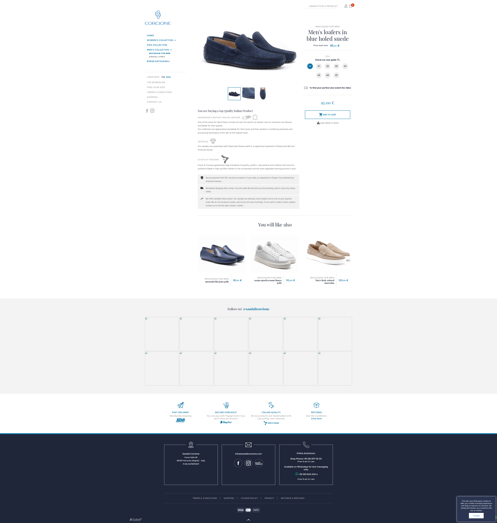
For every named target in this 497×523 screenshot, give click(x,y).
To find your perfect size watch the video (330, 87)
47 (336, 75)
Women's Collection (160, 40)
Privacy (269, 498)
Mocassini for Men (159, 53)
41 (319, 66)
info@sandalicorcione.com (248, 454)
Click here (316, 418)
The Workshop (156, 82)
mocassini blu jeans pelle (217, 281)
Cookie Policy (249, 498)
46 (327, 75)
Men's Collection (158, 50)
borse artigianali (158, 61)
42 (327, 66)
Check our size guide (326, 60)
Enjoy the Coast (157, 111)
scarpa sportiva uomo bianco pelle (268, 281)
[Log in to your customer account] (346, 6)
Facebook (147, 111)
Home (150, 35)
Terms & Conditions (159, 92)
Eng (168, 77)
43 (336, 66)
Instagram (152, 111)
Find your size (156, 87)
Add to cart (327, 115)
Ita (163, 77)
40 (310, 66)
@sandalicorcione (256, 309)
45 (319, 75)
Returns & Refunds (292, 498)
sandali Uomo (157, 57)
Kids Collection (157, 45)
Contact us (154, 102)
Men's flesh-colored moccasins (324, 281)
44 (345, 66)
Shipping (152, 97)
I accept (476, 516)
